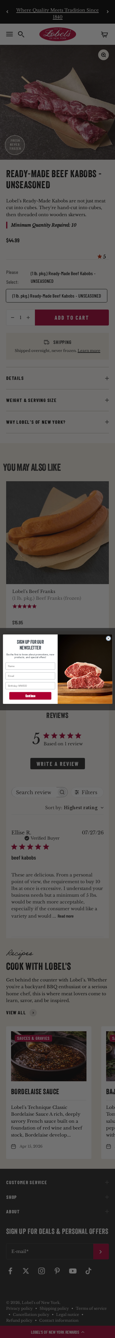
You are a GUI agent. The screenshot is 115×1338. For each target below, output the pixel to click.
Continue (30, 695)
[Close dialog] (108, 638)
